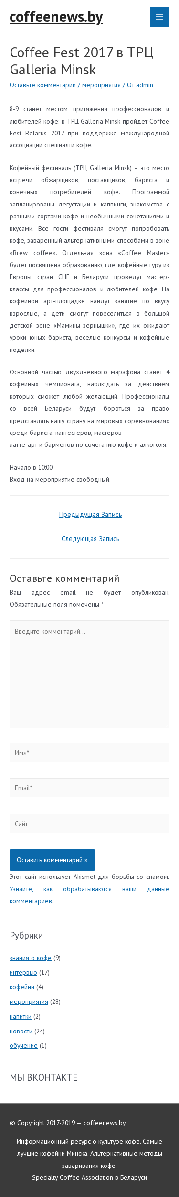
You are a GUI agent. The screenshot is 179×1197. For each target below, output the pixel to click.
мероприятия (101, 85)
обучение (24, 1045)
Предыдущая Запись (90, 514)
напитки (21, 1016)
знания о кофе (31, 957)
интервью (23, 972)
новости (21, 1031)
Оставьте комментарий (43, 85)
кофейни (22, 986)
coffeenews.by (56, 16)
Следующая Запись (91, 538)
